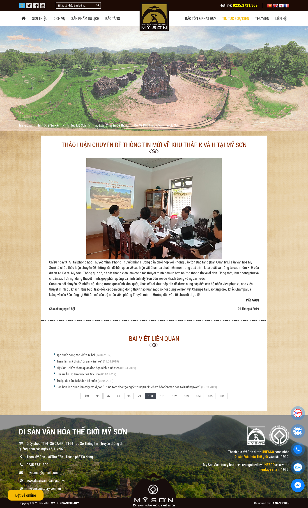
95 (97, 396)
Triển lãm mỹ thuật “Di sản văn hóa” (79, 361)
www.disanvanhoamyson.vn (46, 480)
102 (174, 396)
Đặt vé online (25, 495)
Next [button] (304, 78)
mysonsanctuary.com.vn (44, 488)
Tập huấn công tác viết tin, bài (76, 355)
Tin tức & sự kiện (235, 18)
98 (129, 396)
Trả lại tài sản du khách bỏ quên (77, 380)
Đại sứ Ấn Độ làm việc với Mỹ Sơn (78, 374)
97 (118, 396)
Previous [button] (4, 78)
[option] (154, 78)
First (86, 396)
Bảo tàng (112, 18)
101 (162, 396)
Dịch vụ (59, 18)
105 (210, 396)
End (222, 396)
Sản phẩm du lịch (85, 18)
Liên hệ (281, 18)
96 (108, 396)
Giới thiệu (39, 18)
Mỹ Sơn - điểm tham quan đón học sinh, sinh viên (88, 367)
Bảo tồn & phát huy (200, 18)
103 (186, 396)
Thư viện (262, 18)
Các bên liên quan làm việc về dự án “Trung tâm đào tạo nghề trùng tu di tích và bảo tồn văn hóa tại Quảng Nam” (128, 387)
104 (198, 396)
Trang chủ (25, 125)
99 (139, 396)
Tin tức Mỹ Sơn (76, 125)
